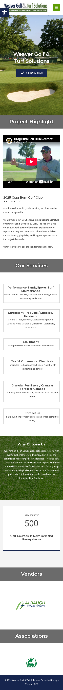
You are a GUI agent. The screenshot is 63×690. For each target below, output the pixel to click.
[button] (4, 12)
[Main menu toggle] (56, 7)
